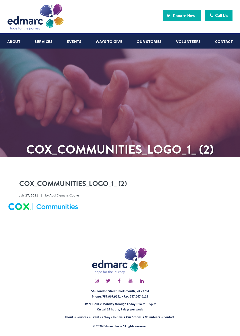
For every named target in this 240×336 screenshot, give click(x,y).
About (68, 317)
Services (82, 317)
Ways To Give (113, 317)
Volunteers (152, 317)
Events (96, 317)
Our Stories (134, 317)
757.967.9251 (111, 296)
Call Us (221, 16)
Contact (169, 317)
